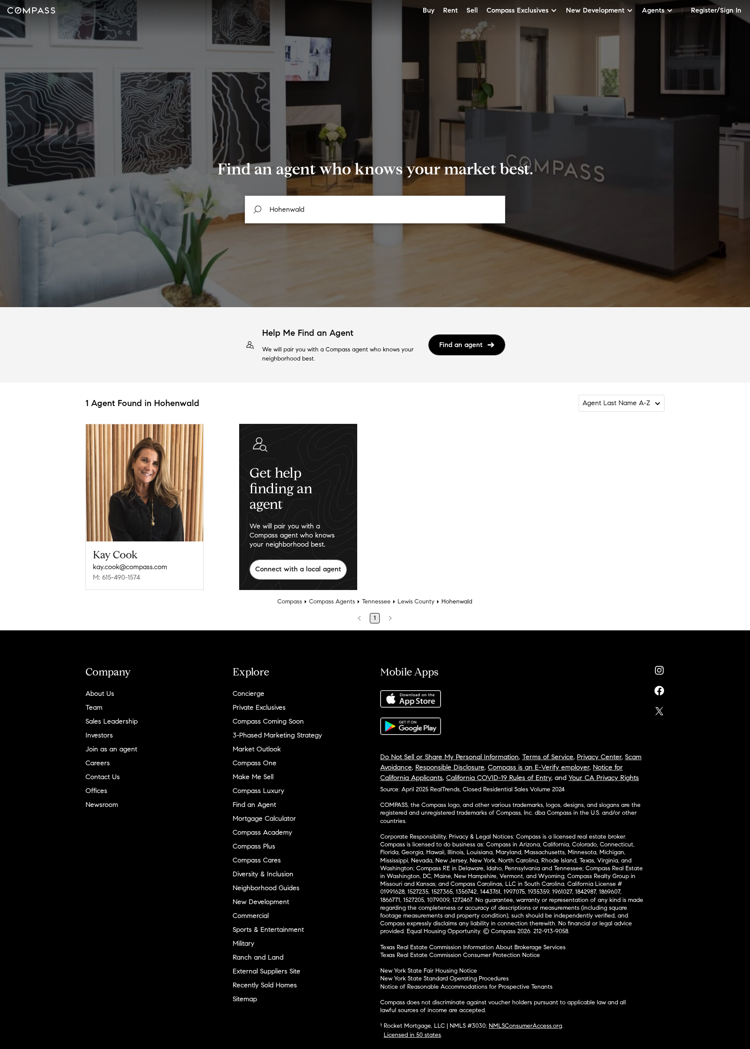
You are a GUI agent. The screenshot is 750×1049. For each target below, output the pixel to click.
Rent (450, 10)
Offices (96, 791)
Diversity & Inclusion (263, 874)
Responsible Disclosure (449, 767)
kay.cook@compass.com (130, 567)
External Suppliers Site (266, 971)
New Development (261, 902)
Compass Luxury (258, 791)
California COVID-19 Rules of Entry (498, 778)
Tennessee (376, 601)
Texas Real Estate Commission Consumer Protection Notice (460, 955)
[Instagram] (659, 668)
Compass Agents (332, 601)
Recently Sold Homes (265, 985)
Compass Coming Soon (268, 721)
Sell (472, 10)
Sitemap (245, 999)
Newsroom (102, 804)
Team (94, 707)
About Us (100, 693)
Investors (99, 735)
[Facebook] (659, 689)
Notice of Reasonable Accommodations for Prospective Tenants (466, 986)
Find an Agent (254, 804)
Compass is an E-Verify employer (538, 767)
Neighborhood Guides (266, 888)
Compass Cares (257, 860)
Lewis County (416, 601)
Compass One (254, 763)
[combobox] (375, 209)
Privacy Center (599, 757)
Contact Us (103, 777)
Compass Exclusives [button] (518, 10)
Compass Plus (254, 846)
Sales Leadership (112, 721)
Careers (98, 763)
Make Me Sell (253, 777)
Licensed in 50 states (412, 1035)
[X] (659, 709)
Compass (289, 601)
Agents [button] (653, 10)
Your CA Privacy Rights (604, 778)
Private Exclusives (259, 707)
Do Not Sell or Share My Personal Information (449, 757)
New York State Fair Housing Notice (428, 970)
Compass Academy (262, 832)
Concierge (248, 693)
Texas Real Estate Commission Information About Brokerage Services (473, 947)
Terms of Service (547, 757)
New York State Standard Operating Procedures (444, 978)
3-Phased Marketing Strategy (277, 735)
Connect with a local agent (298, 569)
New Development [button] (595, 10)
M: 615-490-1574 (116, 577)
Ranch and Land (258, 957)
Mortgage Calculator (264, 818)
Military (243, 943)
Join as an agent (111, 749)
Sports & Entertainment (268, 929)
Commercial (251, 915)
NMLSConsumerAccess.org (525, 1025)
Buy (428, 10)
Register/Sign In (716, 10)
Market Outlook (257, 749)
